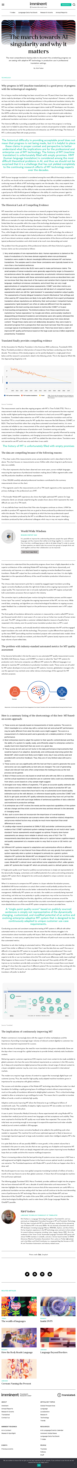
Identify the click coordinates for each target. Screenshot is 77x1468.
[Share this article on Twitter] (27, 1274)
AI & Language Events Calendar (51, 1430)
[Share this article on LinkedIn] (42, 1274)
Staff (42, 1455)
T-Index (12, 12)
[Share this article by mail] (50, 1274)
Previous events (7, 1449)
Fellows (43, 1452)
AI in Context (6, 1430)
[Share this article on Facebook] (34, 1274)
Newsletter (66, 4)
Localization (44, 1411)
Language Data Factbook (27, 12)
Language (44, 1409)
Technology (44, 1417)
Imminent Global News (48, 1433)
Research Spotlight (9, 1433)
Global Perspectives (47, 1406)
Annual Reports (61, 12)
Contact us (6, 1417)
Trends (42, 1420)
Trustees (43, 1449)
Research (43, 1414)
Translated (6, 1414)
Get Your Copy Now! (29, 552)
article (14, 1181)
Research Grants (46, 12)
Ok (39, 1465)
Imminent (5, 1406)
